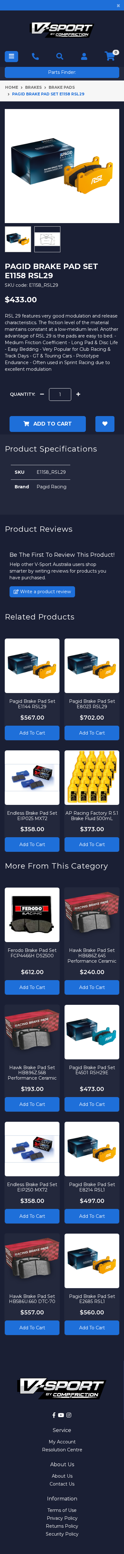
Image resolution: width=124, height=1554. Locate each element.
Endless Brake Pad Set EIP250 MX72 (32, 1187)
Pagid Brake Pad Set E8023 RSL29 (92, 704)
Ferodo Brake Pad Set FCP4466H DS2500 (32, 953)
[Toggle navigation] (11, 56)
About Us (62, 1476)
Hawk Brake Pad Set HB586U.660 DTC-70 (32, 1299)
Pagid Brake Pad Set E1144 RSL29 (32, 704)
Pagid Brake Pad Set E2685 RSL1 (92, 1299)
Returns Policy (62, 1526)
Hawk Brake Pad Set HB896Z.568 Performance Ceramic (32, 1073)
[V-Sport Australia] (62, 30)
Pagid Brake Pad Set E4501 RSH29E (92, 1070)
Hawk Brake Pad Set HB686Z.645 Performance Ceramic (91, 955)
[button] (104, 424)
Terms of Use (62, 1510)
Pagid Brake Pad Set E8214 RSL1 (92, 1187)
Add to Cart (52, 424)
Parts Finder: (62, 72)
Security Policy (62, 1534)
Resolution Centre (62, 1450)
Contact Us (62, 1484)
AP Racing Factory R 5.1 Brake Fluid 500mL (91, 815)
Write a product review (45, 591)
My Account (62, 1442)
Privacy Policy (62, 1518)
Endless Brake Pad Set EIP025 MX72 (32, 815)
